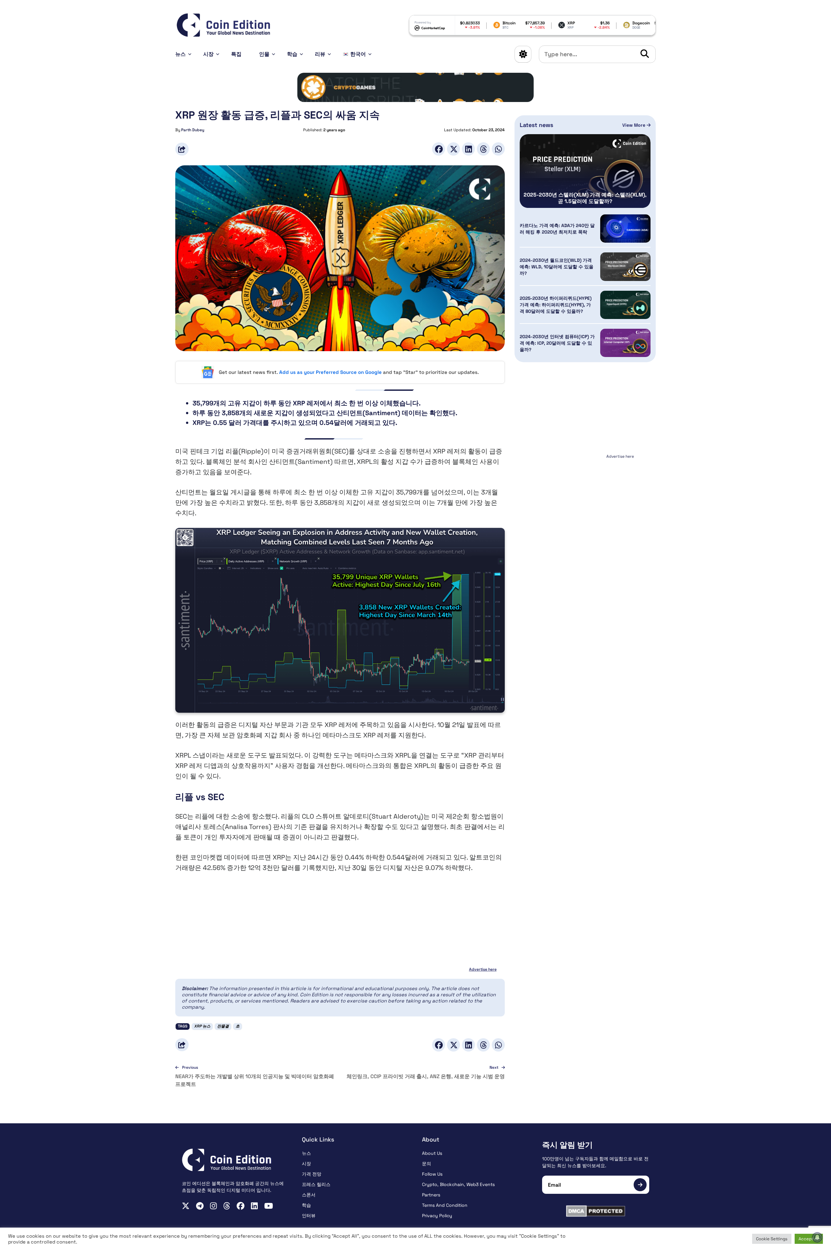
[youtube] (268, 1206)
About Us (432, 1153)
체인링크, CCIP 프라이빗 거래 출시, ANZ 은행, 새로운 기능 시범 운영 (426, 1076)
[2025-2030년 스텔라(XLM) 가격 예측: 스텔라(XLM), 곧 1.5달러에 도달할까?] (585, 171)
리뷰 (320, 54)
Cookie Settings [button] (772, 1239)
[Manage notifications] (817, 1237)
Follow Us (432, 1174)
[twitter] (186, 1206)
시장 (208, 54)
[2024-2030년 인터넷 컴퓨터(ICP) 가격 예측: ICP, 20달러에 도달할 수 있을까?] (625, 343)
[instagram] (213, 1206)
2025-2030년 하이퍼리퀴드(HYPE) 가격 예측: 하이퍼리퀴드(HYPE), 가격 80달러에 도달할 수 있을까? (555, 304)
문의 (426, 1164)
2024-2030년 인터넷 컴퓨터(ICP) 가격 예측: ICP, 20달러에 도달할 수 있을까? (557, 343)
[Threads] (483, 149)
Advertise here (482, 969)
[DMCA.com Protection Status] (595, 1211)
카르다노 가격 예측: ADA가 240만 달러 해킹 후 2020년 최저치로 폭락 (557, 229)
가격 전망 (311, 1174)
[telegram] (200, 1206)
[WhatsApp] (498, 149)
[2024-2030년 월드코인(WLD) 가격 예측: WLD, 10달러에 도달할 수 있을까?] (625, 266)
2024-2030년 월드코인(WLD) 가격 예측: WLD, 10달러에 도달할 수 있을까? (556, 266)
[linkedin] (254, 1206)
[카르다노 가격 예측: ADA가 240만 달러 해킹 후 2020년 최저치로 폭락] (625, 228)
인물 (264, 54)
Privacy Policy (437, 1215)
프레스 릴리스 (316, 1184)
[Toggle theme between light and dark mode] (523, 54)
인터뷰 (309, 1215)
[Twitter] (453, 149)
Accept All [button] (809, 1239)
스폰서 (309, 1195)
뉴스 (180, 54)
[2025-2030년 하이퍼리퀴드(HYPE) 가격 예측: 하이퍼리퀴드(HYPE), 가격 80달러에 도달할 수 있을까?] (625, 305)
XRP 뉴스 (202, 1026)
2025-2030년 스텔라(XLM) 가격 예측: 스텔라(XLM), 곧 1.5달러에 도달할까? (585, 198)
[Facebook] (438, 149)
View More (634, 125)
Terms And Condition (444, 1205)
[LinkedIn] (468, 149)
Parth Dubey (192, 130)
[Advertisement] (585, 501)
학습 (292, 54)
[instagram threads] (226, 1206)
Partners (431, 1195)
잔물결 (223, 1026)
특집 (236, 54)
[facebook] (240, 1206)
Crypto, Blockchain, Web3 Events (458, 1184)
